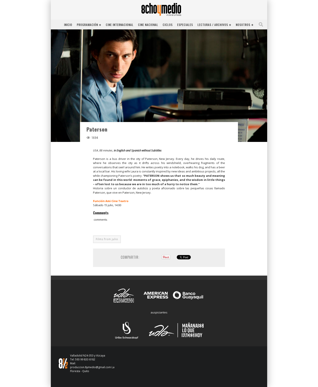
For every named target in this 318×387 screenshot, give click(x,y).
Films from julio (107, 239)
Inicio (68, 24)
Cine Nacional (148, 24)
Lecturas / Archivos (213, 24)
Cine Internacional (119, 24)
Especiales (185, 24)
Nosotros (243, 24)
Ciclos (168, 24)
